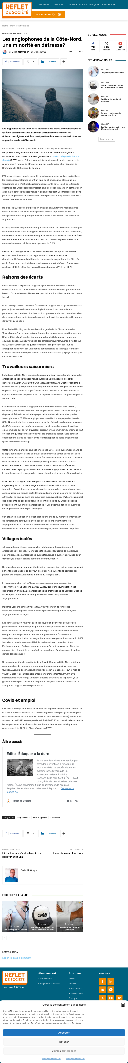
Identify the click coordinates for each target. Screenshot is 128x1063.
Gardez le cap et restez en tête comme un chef (42, 928)
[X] (102, 998)
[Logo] (17, 10)
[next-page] (10, 938)
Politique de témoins (51, 1058)
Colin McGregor (20, 52)
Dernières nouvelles (19, 25)
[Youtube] (111, 998)
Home (5, 25)
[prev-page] (4, 938)
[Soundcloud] (102, 989)
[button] (123, 1004)
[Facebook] (102, 981)
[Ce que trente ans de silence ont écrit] (93, 113)
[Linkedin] (111, 981)
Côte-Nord (55, 817)
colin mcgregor (40, 817)
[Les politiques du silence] (15, 916)
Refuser (64, 1041)
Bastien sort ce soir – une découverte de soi (113, 128)
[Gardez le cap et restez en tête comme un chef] (42, 916)
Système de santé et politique (70, 928)
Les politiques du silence (15, 930)
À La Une (15, 927)
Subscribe (120, 43)
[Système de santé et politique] (69, 916)
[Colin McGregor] (5, 52)
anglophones (23, 817)
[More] (63, 61)
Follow (107, 43)
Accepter (64, 1032)
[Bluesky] (119, 998)
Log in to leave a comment (16, 957)
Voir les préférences (64, 1051)
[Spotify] (111, 989)
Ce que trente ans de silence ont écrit (111, 114)
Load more (105, 139)
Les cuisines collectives (68, 853)
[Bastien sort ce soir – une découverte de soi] (93, 126)
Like (93, 43)
